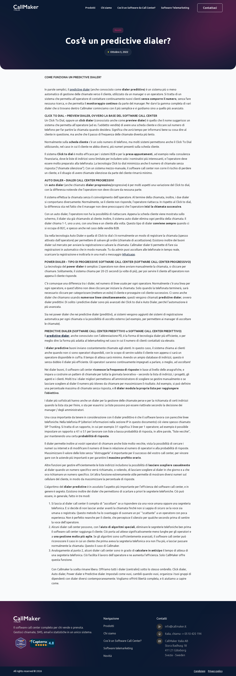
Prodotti (90, 7)
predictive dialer (80, 89)
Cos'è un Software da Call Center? (136, 7)
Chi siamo (106, 7)
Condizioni (199, 671)
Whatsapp (128, 254)
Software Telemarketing (175, 7)
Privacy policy (215, 671)
